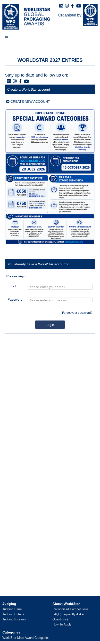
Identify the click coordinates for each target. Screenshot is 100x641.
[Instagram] (67, 6)
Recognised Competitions (70, 609)
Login (50, 325)
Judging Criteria (13, 614)
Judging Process (14, 619)
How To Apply (62, 624)
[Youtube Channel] (78, 6)
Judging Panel (12, 609)
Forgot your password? (77, 312)
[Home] (25, 16)
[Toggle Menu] (4, 38)
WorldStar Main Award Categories (26, 638)
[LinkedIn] (61, 6)
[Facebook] (72, 6)
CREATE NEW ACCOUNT (29, 101)
